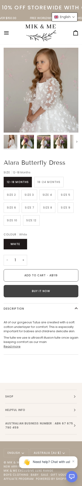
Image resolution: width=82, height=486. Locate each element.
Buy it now (41, 291)
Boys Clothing (16, 475)
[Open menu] (10, 32)
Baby (35, 475)
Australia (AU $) (47, 453)
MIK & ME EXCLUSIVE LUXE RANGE (28, 471)
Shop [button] (9, 396)
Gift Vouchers (63, 475)
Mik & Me (14, 462)
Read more (12, 346)
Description (14, 309)
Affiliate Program (19, 479)
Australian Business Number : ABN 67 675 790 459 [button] (39, 425)
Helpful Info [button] (15, 410)
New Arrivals (15, 466)
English (14, 453)
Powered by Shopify (52, 479)
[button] (71, 476)
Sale (44, 475)
